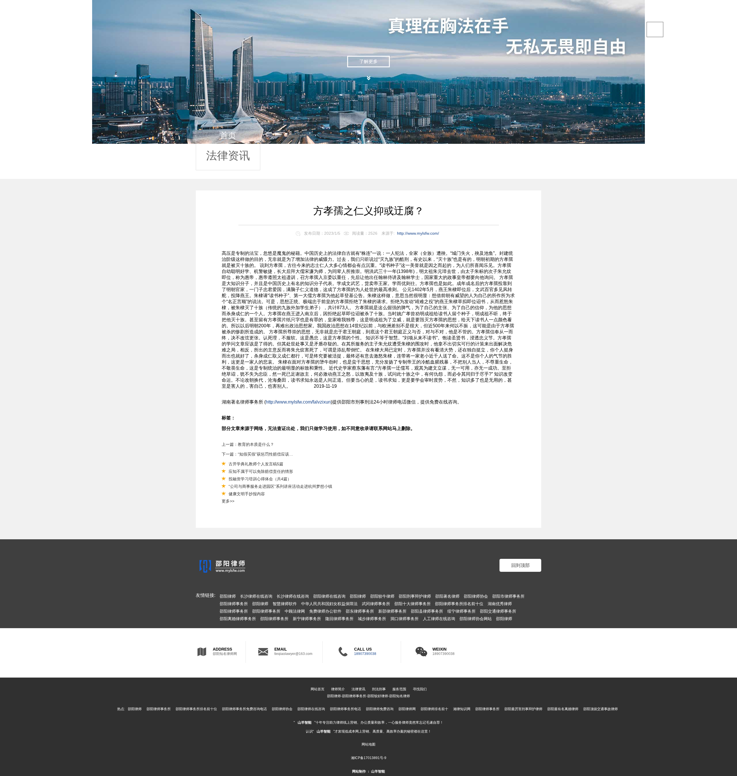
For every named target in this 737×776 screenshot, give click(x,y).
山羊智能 (304, 722)
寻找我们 (420, 689)
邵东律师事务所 (360, 611)
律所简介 (685, 75)
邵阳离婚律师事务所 (238, 618)
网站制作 (359, 771)
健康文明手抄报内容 (247, 494)
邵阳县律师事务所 (427, 611)
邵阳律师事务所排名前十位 (459, 603)
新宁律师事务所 (307, 618)
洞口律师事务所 (404, 618)
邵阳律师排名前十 (434, 709)
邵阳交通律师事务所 (498, 611)
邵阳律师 (228, 596)
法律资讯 (685, 92)
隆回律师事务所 (339, 618)
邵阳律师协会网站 (475, 618)
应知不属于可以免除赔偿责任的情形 (261, 471)
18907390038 (365, 654)
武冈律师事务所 (376, 603)
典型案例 (685, 110)
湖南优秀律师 (500, 603)
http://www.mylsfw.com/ (418, 233)
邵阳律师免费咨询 (380, 709)
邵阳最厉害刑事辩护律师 (523, 709)
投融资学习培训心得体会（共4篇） (260, 479)
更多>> (228, 501)
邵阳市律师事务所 (508, 596)
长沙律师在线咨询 (256, 596)
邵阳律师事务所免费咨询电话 (244, 709)
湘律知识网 (461, 709)
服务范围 (685, 127)
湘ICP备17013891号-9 (368, 758)
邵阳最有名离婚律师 (562, 709)
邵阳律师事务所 (234, 603)
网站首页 (317, 689)
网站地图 (368, 744)
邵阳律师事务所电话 (345, 709)
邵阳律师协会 (476, 596)
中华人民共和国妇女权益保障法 (329, 603)
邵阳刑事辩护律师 (415, 596)
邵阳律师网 (407, 709)
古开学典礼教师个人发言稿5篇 (256, 464)
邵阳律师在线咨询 (329, 596)
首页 (676, 57)
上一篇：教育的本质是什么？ (248, 444)
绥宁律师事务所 (461, 611)
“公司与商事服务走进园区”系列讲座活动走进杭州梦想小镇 (280, 486)
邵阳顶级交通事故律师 (600, 709)
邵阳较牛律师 (382, 596)
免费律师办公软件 (325, 611)
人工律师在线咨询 (439, 618)
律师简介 (338, 689)
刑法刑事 (379, 689)
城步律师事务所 (372, 618)
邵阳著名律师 (447, 596)
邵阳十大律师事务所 (412, 603)
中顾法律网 (295, 611)
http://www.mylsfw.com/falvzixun (298, 402)
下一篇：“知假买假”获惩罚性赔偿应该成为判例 (258, 454)
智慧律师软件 (285, 603)
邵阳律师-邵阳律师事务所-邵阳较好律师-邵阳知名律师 (368, 696)
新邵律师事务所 (392, 611)
